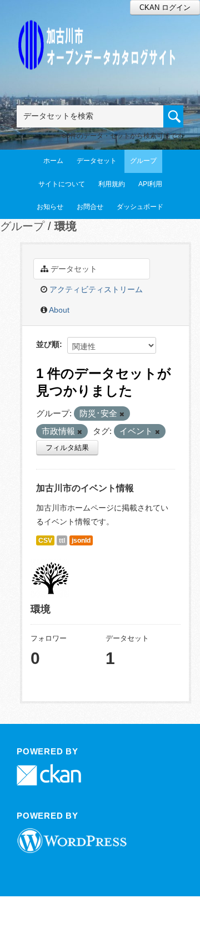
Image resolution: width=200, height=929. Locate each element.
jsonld (81, 540)
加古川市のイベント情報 (85, 488)
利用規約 (111, 184)
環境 (65, 226)
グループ (143, 161)
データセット (97, 161)
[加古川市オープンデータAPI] (100, 31)
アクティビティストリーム (95, 289)
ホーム (53, 161)
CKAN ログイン (165, 7)
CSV (45, 540)
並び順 (47, 344)
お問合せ (90, 207)
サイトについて (61, 184)
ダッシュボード (140, 207)
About (58, 309)
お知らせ (50, 207)
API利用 (150, 184)
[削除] (121, 414)
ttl (62, 540)
